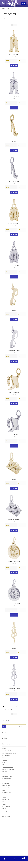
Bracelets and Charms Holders (9, 753)
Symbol (4, 801)
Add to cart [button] (14, 65)
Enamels (5, 760)
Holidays (5, 771)
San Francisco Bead (7, 792)
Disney (4, 757)
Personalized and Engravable (9, 787)
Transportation (6, 806)
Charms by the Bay (10, 3)
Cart (21, 857)
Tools (4, 804)
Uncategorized (6, 811)
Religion (5, 790)
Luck (4, 781)
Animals (5, 748)
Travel (4, 808)
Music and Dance (6, 785)
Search (14, 858)
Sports (4, 797)
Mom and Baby (6, 783)
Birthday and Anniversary (8, 750)
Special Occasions (7, 794)
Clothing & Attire (6, 755)
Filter (4, 726)
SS (19, 102)
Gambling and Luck (7, 764)
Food (4, 762)
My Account (4, 858)
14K (19, 60)
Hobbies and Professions (8, 769)
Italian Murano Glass (7, 776)
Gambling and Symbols (8, 767)
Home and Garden (7, 774)
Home (4, 8)
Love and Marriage (7, 778)
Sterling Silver (6, 799)
